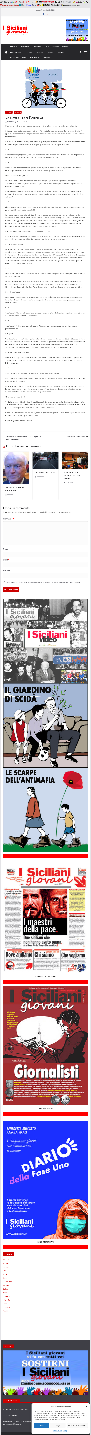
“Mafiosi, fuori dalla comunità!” (15, 489)
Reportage (34, 57)
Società (55, 47)
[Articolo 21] (22, 2)
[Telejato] (28, 5)
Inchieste (37, 47)
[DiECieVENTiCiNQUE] (45, 2)
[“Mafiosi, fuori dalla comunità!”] (16, 453)
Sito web (6, 570)
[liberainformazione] (77, 2)
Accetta (41, 1425)
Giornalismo (15, 52)
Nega (58, 1425)
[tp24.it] (34, 5)
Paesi (24, 57)
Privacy (65, 1431)
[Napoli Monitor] (85, 2)
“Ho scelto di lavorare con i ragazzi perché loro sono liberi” (23, 438)
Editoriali (25, 47)
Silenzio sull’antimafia (76, 436)
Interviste (14, 57)
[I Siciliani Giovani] (5, 52)
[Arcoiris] (14, 2)
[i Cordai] (57, 2)
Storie (65, 47)
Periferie (28, 52)
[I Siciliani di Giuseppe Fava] (46, 5)
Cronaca (14, 47)
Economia (61, 52)
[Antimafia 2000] (4, 2)
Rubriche (46, 57)
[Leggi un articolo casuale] (85, 52)
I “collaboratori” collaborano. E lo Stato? (72, 475)
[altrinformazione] (70, 5)
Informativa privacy (10, 1415)
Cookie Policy (57, 1431)
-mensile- (9, 112)
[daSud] (34, 2)
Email (6, 560)
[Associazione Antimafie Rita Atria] (9, 5)
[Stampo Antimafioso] (22, 5)
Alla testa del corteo (45, 472)
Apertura (50, 52)
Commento (8, 519)
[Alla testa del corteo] (45, 453)
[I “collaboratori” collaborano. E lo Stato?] (75, 453)
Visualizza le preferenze (77, 1425)
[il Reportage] (66, 2)
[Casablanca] (28, 2)
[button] (86, 1406)
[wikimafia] (38, 5)
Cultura (39, 52)
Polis (47, 47)
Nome (6, 549)
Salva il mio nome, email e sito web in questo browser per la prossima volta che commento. (43, 582)
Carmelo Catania (22, 122)
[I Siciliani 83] (54, 5)
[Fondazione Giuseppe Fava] (41, 5)
